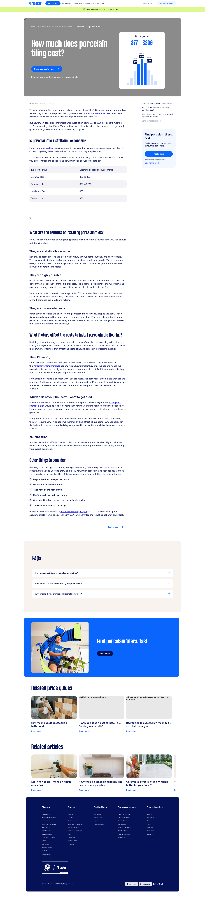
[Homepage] (35, 3)
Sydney (149, 814)
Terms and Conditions (75, 831)
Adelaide (150, 827)
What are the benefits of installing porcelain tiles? (155, 108)
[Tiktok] (162, 884)
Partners (44, 851)
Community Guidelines (75, 824)
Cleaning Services (124, 818)
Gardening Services (124, 827)
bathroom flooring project (74, 511)
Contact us (71, 837)
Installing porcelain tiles (41, 148)
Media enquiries (73, 821)
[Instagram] (158, 884)
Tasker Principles (73, 827)
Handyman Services (124, 814)
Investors (71, 844)
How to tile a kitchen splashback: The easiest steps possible (100, 783)
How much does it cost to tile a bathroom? (49, 724)
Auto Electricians (123, 831)
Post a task (53, 3)
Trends (44, 841)
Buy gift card (113, 9)
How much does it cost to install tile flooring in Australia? (100, 724)
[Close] (180, 9)
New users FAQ (46, 854)
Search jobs (46, 827)
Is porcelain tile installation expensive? (157, 103)
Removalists (122, 824)
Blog (69, 834)
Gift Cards (45, 844)
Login (95, 821)
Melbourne (150, 818)
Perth (148, 824)
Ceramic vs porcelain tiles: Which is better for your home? (147, 783)
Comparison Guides (48, 837)
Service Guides (47, 834)
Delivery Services (123, 821)
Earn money (45, 821)
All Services (122, 837)
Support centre (99, 824)
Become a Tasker (167, 3)
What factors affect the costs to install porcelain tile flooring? (157, 115)
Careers (70, 818)
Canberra (150, 834)
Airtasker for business (49, 818)
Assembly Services (124, 834)
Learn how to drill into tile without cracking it (51, 783)
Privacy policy (72, 841)
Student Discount (48, 847)
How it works (46, 814)
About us (70, 814)
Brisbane (149, 821)
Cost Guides (46, 831)
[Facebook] (154, 883)
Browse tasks (98, 818)
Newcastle (150, 831)
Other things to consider (151, 121)
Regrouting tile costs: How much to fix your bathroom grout (148, 724)
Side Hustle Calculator (49, 824)
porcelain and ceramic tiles (96, 113)
